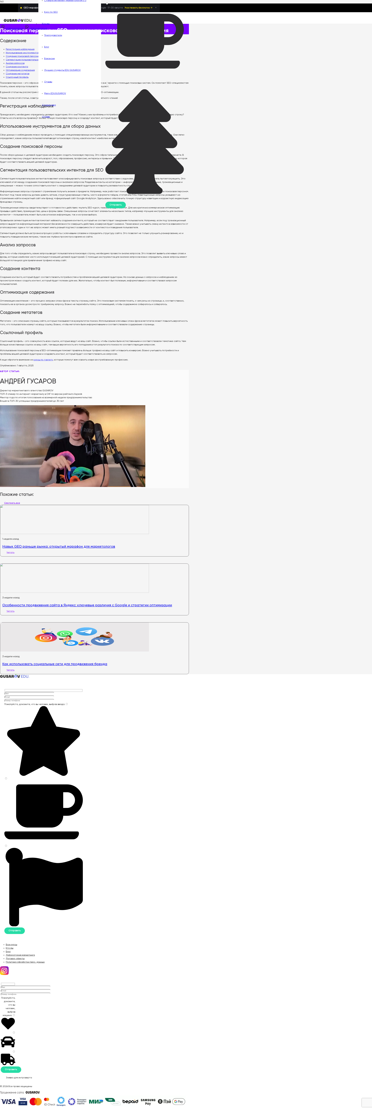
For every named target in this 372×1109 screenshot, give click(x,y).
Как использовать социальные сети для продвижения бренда (54, 664)
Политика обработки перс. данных (25, 962)
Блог (8, 952)
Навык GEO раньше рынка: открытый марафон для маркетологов (58, 546)
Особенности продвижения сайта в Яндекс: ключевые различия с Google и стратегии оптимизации (87, 605)
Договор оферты (15, 959)
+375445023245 (14, 29)
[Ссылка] (18, 21)
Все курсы (11, 945)
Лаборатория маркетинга (20, 955)
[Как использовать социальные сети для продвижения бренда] (74, 651)
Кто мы (9, 948)
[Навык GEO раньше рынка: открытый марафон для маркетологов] (74, 533)
